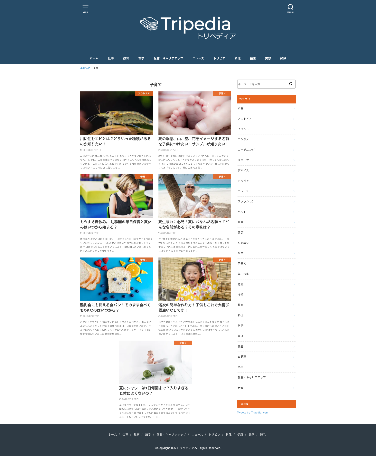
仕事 (111, 58)
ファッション (246, 201)
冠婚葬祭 (243, 243)
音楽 (240, 387)
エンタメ (243, 139)
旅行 (240, 325)
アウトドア (245, 118)
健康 (253, 58)
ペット (242, 211)
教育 (126, 58)
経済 (240, 336)
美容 (268, 58)
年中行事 (243, 274)
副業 (240, 253)
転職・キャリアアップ (168, 58)
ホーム (94, 58)
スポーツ (243, 160)
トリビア (219, 58)
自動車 (242, 356)
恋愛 (240, 284)
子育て (242, 263)
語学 (141, 58)
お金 (240, 108)
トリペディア (185, 448)
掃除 (283, 58)
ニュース (198, 58)
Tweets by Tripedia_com (253, 412)
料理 (237, 58)
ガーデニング (246, 149)
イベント (243, 129)
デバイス (243, 170)
